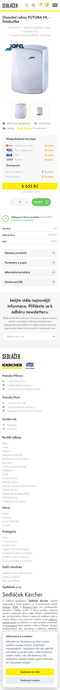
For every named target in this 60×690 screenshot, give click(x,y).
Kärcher (6, 607)
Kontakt (6, 525)
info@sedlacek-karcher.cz (20, 385)
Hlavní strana (14, 27)
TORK (5, 474)
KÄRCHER (7, 470)
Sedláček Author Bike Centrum (17, 573)
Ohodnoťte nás (9, 489)
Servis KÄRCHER (10, 521)
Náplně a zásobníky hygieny (37, 27)
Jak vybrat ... (8, 462)
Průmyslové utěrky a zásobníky (17, 553)
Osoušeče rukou (30, 31)
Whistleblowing (9, 497)
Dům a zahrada (9, 541)
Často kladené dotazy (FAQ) (15, 493)
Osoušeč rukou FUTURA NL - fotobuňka (30, 35)
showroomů (11, 625)
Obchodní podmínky (12, 454)
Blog (4, 443)
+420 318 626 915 (16, 381)
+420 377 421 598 (16, 403)
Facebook (12, 424)
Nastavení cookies (30, 680)
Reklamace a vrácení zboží (15, 458)
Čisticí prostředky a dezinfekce (17, 560)
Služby (5, 513)
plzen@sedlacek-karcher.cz (21, 407)
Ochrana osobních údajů (14, 466)
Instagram (12, 428)
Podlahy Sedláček (11, 576)
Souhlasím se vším (30, 672)
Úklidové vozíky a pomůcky (15, 556)
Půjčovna (6, 517)
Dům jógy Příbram (11, 580)
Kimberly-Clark (9, 478)
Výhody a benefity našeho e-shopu (19, 485)
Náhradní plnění (10, 482)
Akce (4, 537)
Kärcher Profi (8, 545)
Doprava (6, 451)
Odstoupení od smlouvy (14, 501)
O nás (5, 447)
